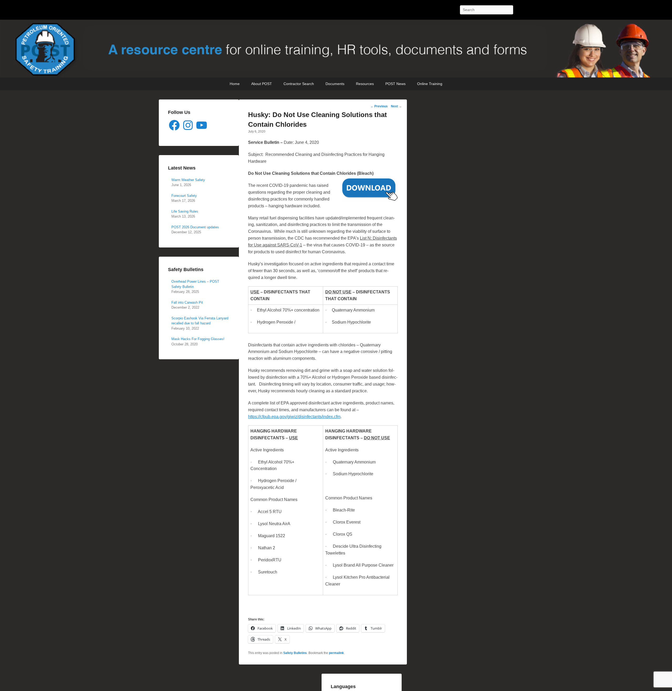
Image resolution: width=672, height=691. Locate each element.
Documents (335, 84)
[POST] (336, 48)
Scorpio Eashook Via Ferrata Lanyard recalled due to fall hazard (199, 320)
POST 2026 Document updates (195, 227)
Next (396, 106)
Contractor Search (299, 84)
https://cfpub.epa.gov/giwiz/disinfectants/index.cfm (294, 416)
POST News (395, 84)
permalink (336, 653)
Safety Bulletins (295, 653)
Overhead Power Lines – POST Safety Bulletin (195, 284)
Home (235, 84)
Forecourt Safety (184, 196)
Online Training (429, 84)
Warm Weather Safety (188, 180)
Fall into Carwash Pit (187, 302)
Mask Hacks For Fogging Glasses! (197, 339)
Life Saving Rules (184, 211)
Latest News (182, 168)
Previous (379, 106)
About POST (261, 84)
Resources (365, 84)
